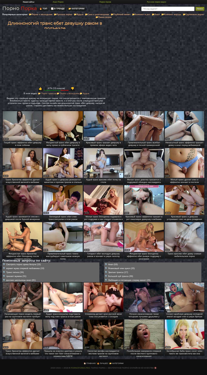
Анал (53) (113, 264)
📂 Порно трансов (47, 93)
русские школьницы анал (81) (21, 280)
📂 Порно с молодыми (68, 93)
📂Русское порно (63, 14)
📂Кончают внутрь (171, 14)
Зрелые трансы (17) (118, 272)
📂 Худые (84, 93)
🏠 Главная (89, 363)
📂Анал (156, 14)
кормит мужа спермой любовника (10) (25, 268)
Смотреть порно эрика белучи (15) (23, 264)
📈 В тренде (58, 8)
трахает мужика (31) (16, 276)
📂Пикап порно (104, 17)
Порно (19, 8)
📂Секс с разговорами (97, 14)
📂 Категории (76, 8)
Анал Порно (58, 2)
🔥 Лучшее (102, 363)
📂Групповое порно (193, 14)
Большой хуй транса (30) (120, 276)
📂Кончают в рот (141, 14)
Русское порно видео (156, 2)
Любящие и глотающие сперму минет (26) (129, 280)
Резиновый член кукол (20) (121, 268)
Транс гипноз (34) (15, 272)
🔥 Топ (43, 8)
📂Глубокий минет (120, 14)
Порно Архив (105, 2)
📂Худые (78, 14)
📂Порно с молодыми (40, 14)
